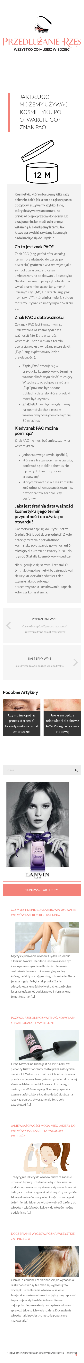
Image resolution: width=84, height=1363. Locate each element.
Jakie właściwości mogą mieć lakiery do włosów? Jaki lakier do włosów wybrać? (43, 1130)
